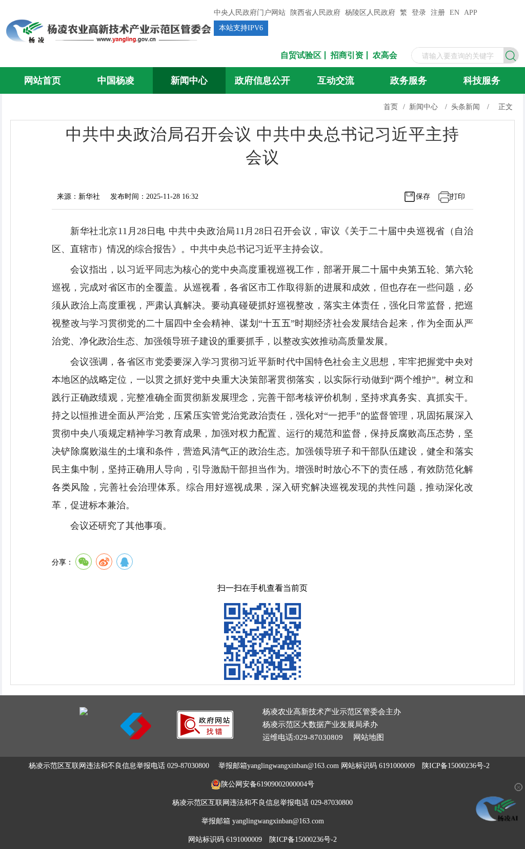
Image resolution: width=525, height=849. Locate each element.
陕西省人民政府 (315, 12)
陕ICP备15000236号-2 (456, 766)
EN (454, 12)
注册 (438, 12)
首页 (390, 107)
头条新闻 (465, 107)
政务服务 (408, 80)
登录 (419, 12)
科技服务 (481, 80)
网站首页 (42, 80)
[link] (205, 736)
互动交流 (335, 80)
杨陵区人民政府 (370, 12)
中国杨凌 (115, 80)
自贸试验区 (300, 55)
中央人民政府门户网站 (250, 12)
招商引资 (347, 55)
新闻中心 (189, 80)
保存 (423, 196)
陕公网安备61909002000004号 (267, 784)
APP (470, 12)
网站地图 (368, 737)
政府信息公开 (262, 80)
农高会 (385, 55)
